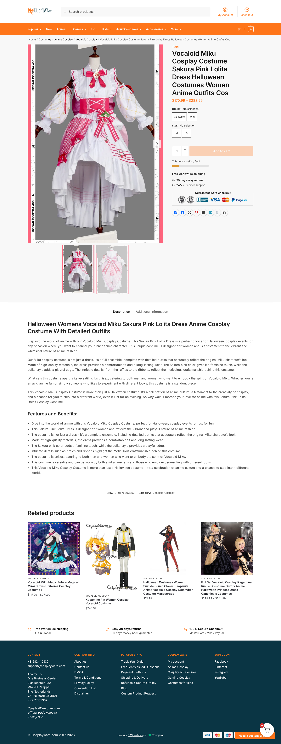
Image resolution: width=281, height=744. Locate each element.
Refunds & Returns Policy (138, 683)
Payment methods (133, 672)
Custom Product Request (138, 693)
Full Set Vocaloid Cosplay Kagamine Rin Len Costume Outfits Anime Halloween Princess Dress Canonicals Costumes (226, 587)
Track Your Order (133, 661)
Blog (124, 688)
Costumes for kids (180, 683)
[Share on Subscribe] (210, 212)
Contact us (81, 667)
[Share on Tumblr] (217, 212)
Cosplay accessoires (182, 672)
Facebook (221, 661)
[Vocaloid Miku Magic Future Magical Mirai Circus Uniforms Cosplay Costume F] (54, 548)
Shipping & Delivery (134, 677)
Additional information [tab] (152, 311)
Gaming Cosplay (179, 677)
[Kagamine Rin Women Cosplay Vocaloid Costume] (112, 557)
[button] (157, 144)
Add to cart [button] (169, 616)
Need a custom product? (255, 735)
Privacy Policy (84, 683)
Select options (53, 616)
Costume (179, 116)
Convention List (85, 688)
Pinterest (221, 667)
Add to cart (221, 151)
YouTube (221, 677)
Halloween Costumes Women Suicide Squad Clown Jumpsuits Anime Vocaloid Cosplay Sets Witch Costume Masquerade (168, 587)
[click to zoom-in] (95, 143)
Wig (192, 116)
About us (80, 661)
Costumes (45, 39)
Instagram (221, 672)
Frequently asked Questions (140, 667)
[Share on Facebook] (182, 212)
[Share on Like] (175, 212)
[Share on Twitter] (189, 212)
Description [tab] (121, 311)
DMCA (78, 672)
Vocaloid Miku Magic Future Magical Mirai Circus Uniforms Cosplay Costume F (53, 586)
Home (32, 39)
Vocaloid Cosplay (86, 39)
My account (176, 661)
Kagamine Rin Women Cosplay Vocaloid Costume (107, 601)
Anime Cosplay (63, 39)
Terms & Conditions (87, 677)
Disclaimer (81, 693)
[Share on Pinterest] (196, 212)
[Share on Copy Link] (224, 212)
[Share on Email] (203, 212)
